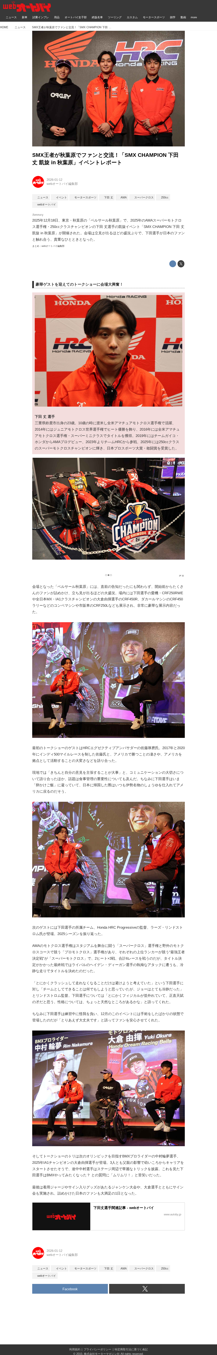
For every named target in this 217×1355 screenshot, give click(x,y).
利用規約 (74, 1349)
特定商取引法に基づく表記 (131, 1349)
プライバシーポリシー (97, 1349)
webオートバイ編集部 (62, 183)
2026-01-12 (54, 179)
